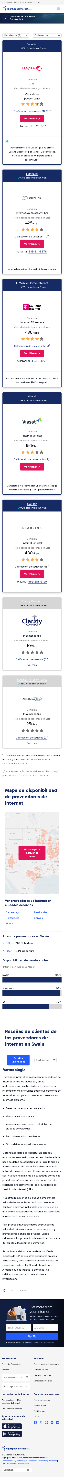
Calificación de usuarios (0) (31, 659)
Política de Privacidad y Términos (43, 1461)
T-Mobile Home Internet (32, 283)
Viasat (32, 396)
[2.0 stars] (27, 104)
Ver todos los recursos (43, 1381)
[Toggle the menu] (58, 9)
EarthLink (32, 173)
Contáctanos (39, 1411)
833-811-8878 (38, 251)
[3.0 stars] (32, 104)
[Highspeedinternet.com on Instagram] (46, 1423)
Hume (9, 923)
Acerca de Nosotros (42, 1400)
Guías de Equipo (41, 1370)
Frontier (32, 44)
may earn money (12, 2)
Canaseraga (13, 912)
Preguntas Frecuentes (43, 1375)
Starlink (32, 503)
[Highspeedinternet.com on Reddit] (52, 1423)
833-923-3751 (37, 126)
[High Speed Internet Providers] (17, 9)
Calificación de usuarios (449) (31, 459)
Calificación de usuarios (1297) (32, 111)
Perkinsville (40, 912)
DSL (8, 943)
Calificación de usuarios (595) (31, 346)
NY (13, 1290)
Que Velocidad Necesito (12, 1408)
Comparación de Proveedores (46, 1364)
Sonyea (38, 917)
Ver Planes (29, 118)
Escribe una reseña (18, 1060)
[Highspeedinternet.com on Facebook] (35, 1423)
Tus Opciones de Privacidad (17, 1463)
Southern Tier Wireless (32, 679)
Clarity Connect (32, 601)
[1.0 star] (23, 104)
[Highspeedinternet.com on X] (41, 1423)
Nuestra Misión (40, 1405)
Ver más (32, 664)
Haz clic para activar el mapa (32, 853)
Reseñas (5, 1370)
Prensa (36, 1417)
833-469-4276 (37, 361)
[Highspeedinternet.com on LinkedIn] (57, 1423)
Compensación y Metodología (14, 1461)
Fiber (8, 950)
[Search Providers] (26, 1377)
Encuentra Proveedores (11, 1364)
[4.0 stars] (37, 104)
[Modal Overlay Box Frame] (32, 1323)
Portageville (12, 917)
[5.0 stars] (41, 104)
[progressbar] (32, 979)
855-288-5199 (37, 581)
